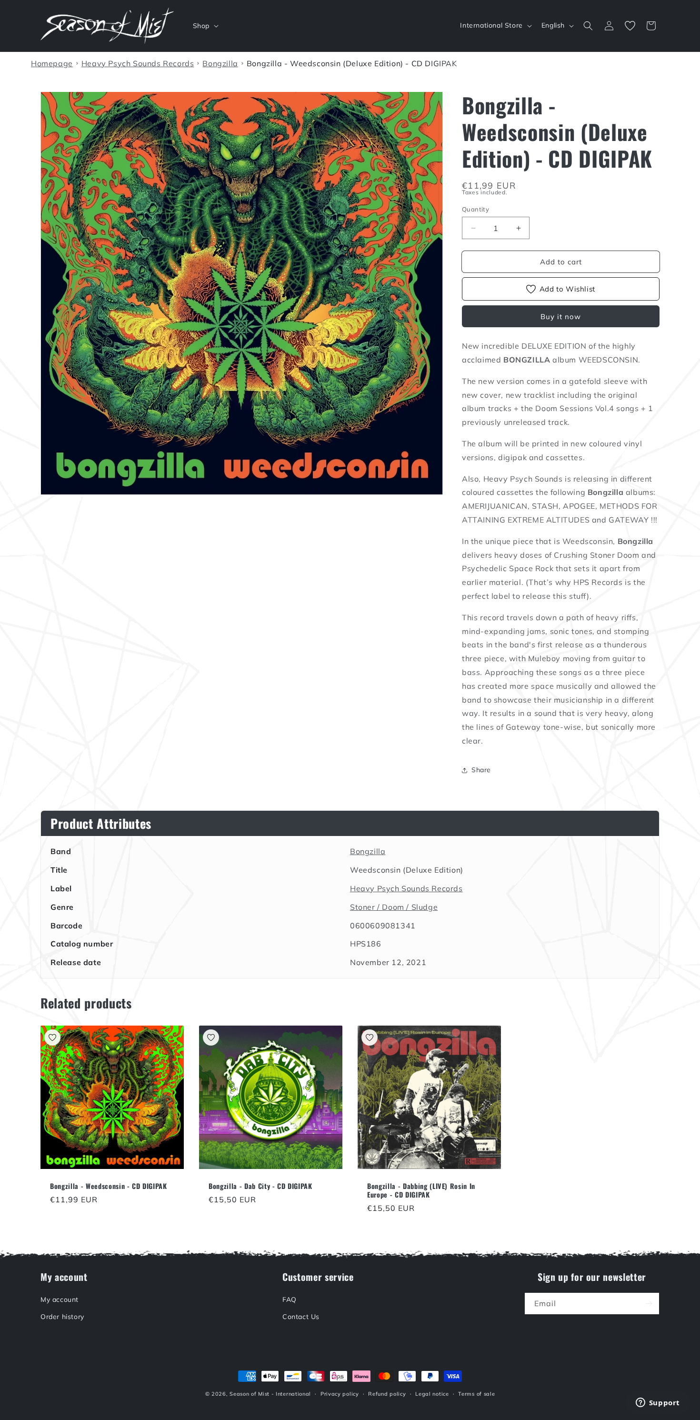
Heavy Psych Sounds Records (406, 888)
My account (59, 1299)
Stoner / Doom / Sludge (394, 907)
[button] (204, 26)
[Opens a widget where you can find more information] (657, 1403)
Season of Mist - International (270, 1393)
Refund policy (387, 1393)
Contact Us (301, 1316)
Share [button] (481, 769)
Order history (62, 1316)
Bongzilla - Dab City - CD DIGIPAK (260, 1186)
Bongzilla (367, 851)
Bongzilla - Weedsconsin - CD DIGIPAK (108, 1186)
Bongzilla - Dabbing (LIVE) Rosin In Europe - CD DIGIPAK (421, 1190)
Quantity (475, 209)
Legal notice (432, 1393)
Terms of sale (476, 1393)
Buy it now (560, 316)
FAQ (289, 1299)
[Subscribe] (648, 1303)
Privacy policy (339, 1393)
